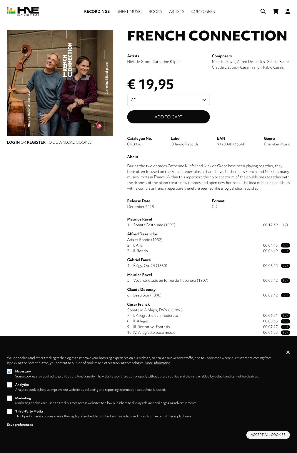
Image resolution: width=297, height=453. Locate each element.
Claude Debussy (225, 67)
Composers (203, 11)
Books (155, 11)
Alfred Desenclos (251, 61)
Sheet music (129, 11)
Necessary (23, 371)
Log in (13, 142)
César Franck (250, 67)
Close (288, 353)
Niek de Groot (139, 61)
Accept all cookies (268, 435)
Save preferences (20, 425)
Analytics (22, 384)
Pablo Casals (273, 67)
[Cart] (276, 11)
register (36, 142)
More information (157, 363)
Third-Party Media (29, 411)
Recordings (97, 11)
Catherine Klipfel (166, 61)
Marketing (23, 398)
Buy (285, 245)
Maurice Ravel (223, 61)
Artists (176, 11)
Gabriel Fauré (278, 61)
